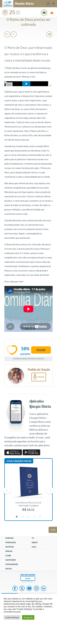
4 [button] (34, 517)
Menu (48, 3)
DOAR (27, 578)
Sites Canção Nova (53, 3)
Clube (8, 556)
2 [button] (22, 517)
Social (8, 569)
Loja (34, 547)
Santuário (10, 560)
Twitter (22, 588)
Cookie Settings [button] (12, 617)
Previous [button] (7, 490)
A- (14, 34)
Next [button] (50, 490)
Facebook (15, 588)
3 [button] (28, 517)
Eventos (9, 538)
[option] (28, 490)
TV (33, 538)
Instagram (36, 588)
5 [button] (40, 517)
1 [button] (17, 517)
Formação (10, 542)
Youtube (29, 588)
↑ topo (53, 530)
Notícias (9, 547)
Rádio (35, 542)
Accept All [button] (28, 617)
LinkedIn (43, 588)
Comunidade (11, 564)
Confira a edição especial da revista (28, 359)
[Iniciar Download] (50, 85)
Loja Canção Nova (19, 461)
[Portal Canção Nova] (7, 3)
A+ (7, 34)
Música (8, 551)
